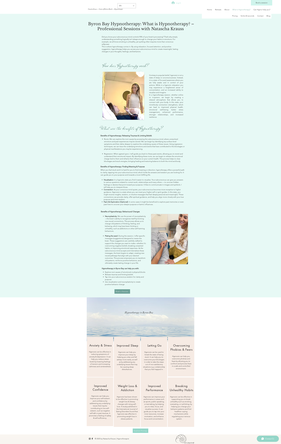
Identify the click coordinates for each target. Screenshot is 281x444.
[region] (100, 357)
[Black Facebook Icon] (92, 439)
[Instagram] (90, 439)
